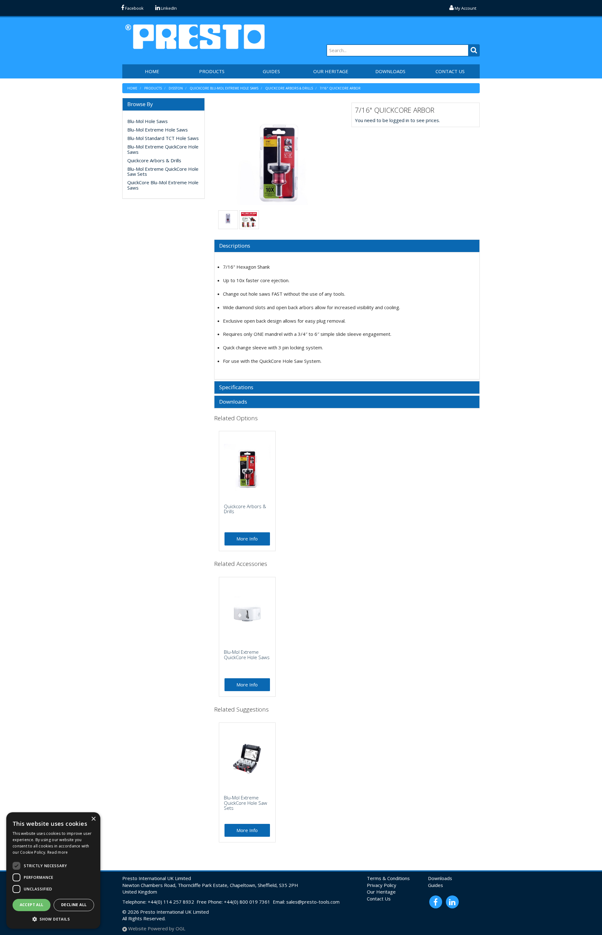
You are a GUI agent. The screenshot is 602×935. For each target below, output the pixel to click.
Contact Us (379, 898)
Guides (435, 885)
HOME (152, 71)
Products (211, 71)
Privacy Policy (381, 885)
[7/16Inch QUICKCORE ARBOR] (278, 158)
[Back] (228, 217)
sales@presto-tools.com (313, 902)
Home (132, 88)
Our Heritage (381, 892)
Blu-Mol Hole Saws (147, 121)
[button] (53, 918)
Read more (57, 852)
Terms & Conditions (388, 878)
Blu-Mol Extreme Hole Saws (157, 129)
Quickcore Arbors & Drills (289, 88)
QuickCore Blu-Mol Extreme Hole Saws (224, 88)
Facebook (134, 8)
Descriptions (234, 246)
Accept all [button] (32, 904)
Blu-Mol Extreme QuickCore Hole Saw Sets (162, 171)
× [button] (93, 819)
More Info (247, 538)
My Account (465, 8)
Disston (176, 88)
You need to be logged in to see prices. (397, 120)
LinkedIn (168, 8)
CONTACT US (450, 71)
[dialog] (53, 870)
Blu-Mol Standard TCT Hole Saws (163, 138)
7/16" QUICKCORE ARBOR (340, 88)
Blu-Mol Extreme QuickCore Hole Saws (162, 149)
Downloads (233, 402)
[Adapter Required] (249, 219)
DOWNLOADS (390, 71)
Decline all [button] (74, 904)
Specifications (236, 387)
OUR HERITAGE (330, 71)
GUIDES (271, 71)
